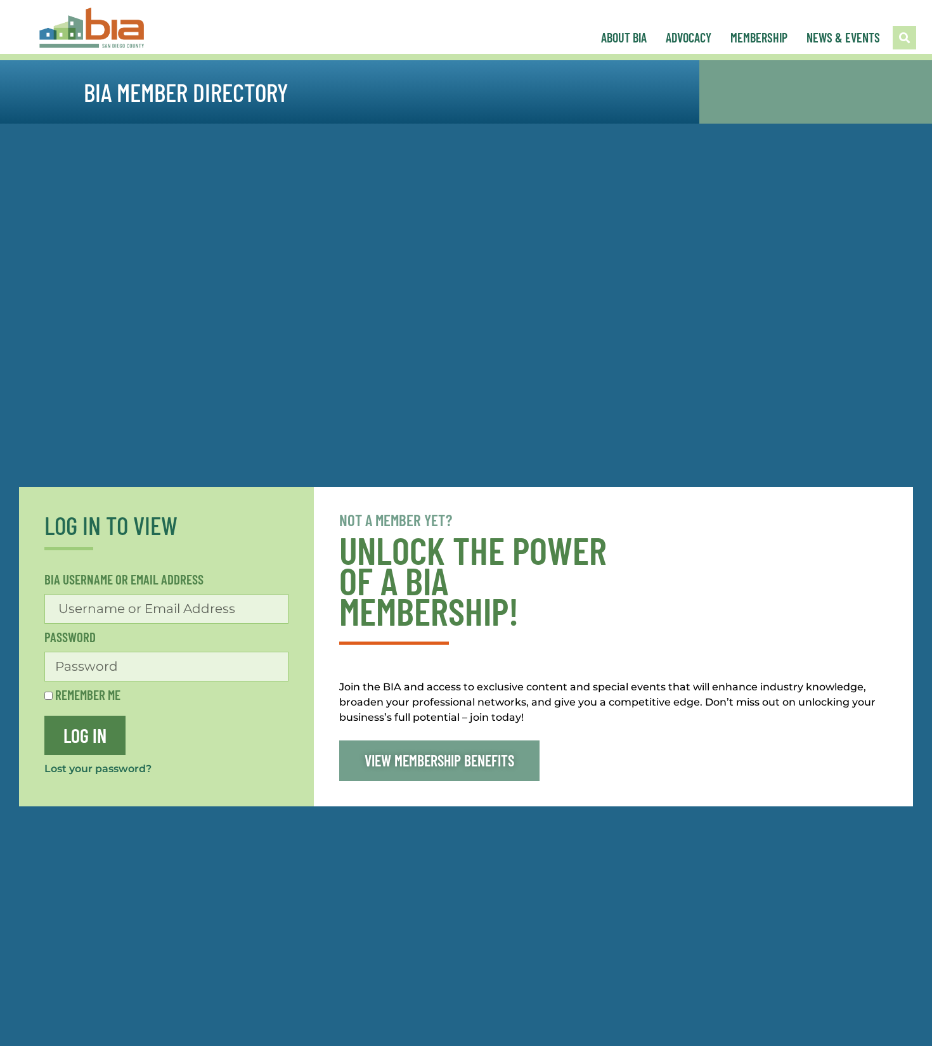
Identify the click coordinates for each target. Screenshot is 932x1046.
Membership (758, 37)
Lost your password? (98, 769)
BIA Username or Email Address (124, 579)
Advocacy (688, 37)
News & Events (843, 37)
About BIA (624, 37)
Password (70, 637)
